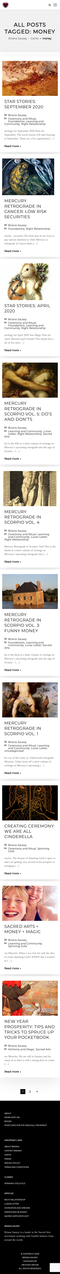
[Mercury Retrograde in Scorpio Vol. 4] (30, 487)
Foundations (16, 121)
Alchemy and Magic (21, 1049)
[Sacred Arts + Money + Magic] (30, 901)
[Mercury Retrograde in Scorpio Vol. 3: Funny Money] (30, 590)
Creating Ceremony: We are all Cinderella (29, 831)
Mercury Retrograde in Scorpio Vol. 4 (22, 517)
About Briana (11, 1146)
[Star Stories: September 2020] (30, 77)
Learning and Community (25, 431)
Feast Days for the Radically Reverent (25, 1125)
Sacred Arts (43, 1049)
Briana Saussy (17, 115)
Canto (7, 1155)
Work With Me (12, 1117)
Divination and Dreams (17, 1208)
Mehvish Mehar (30, 1265)
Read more (11, 146)
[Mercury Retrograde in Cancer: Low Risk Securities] (28, 175)
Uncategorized (14, 750)
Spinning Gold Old (14, 1183)
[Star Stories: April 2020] (29, 280)
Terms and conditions (16, 1167)
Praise (7, 1159)
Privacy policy (12, 1163)
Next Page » (37, 1091)
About (7, 1113)
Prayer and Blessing (15, 1212)
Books (8, 1121)
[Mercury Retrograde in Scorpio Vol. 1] (30, 698)
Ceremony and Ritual (22, 118)
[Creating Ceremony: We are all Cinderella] (30, 801)
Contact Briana (13, 1150)
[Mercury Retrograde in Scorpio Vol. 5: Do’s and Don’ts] (30, 378)
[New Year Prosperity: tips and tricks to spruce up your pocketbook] (30, 997)
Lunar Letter (39, 537)
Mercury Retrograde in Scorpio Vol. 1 (22, 728)
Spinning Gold (17, 946)
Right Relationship (33, 124)
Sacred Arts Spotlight (16, 1216)
